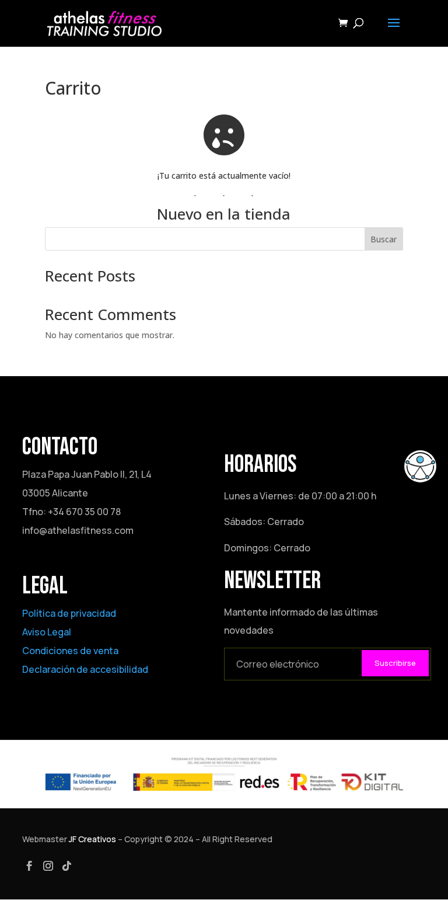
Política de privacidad (69, 613)
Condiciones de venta (70, 650)
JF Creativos (92, 839)
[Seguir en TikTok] (66, 866)
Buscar (383, 239)
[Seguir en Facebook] (29, 866)
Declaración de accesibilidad (85, 669)
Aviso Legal (46, 632)
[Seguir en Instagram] (48, 866)
